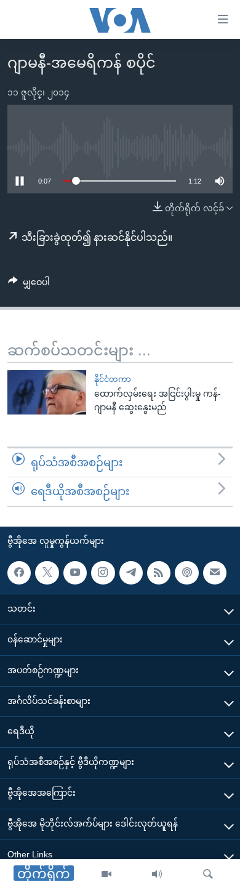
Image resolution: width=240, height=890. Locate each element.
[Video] (106, 874)
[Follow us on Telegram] (131, 573)
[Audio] (156, 874)
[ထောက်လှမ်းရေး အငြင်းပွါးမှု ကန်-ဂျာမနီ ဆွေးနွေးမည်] (46, 392)
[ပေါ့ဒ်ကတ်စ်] (186, 573)
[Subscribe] (214, 573)
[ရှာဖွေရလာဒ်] (208, 874)
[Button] (29, 284)
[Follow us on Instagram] (102, 573)
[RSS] (158, 573)
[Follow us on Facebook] (19, 573)
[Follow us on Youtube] (75, 573)
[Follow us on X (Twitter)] (46, 573)
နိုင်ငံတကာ (112, 379)
